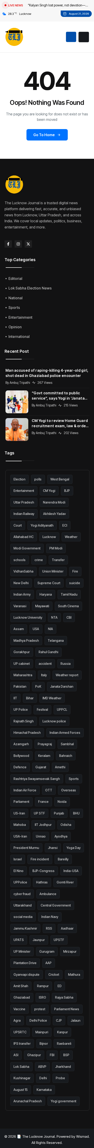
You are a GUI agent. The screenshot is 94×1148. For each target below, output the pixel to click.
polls (38, 479)
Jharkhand (63, 1066)
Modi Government (26, 548)
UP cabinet (21, 663)
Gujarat (40, 767)
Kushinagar (21, 1078)
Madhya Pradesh (26, 640)
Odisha (65, 825)
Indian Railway (23, 514)
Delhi (43, 1078)
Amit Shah (20, 986)
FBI (52, 1055)
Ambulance (47, 894)
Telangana (56, 640)
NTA (54, 617)
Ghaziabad (21, 997)
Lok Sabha (21, 1066)
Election (19, 479)
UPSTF (59, 940)
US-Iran (19, 813)
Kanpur (62, 1032)
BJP (67, 491)
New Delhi (21, 583)
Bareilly (63, 859)
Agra (17, 1020)
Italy (44, 675)
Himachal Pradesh (27, 732)
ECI (64, 525)
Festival (42, 709)
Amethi (60, 767)
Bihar (30, 698)
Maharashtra (22, 675)
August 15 (20, 1090)
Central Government (56, 905)
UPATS (18, 940)
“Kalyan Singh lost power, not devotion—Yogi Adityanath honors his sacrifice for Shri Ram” (58, 5)
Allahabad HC (23, 537)
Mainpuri (41, 1032)
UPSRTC (19, 1032)
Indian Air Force (24, 790)
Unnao (41, 836)
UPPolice (20, 882)
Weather (71, 537)
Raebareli (64, 1043)
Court (17, 525)
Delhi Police (38, 1020)
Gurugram (46, 951)
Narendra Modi (54, 502)
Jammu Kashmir (25, 928)
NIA (50, 629)
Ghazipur (34, 1055)
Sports (74, 779)
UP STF (39, 813)
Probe (60, 1078)
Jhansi (52, 848)
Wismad (82, 1136)
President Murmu (26, 848)
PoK (38, 686)
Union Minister (52, 571)
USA (36, 629)
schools (19, 560)
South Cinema (68, 606)
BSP (66, 1055)
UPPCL (62, 709)
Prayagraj (45, 744)
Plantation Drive (25, 963)
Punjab (59, 813)
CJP (59, 1020)
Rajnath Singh (23, 721)
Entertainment (23, 491)
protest (39, 1009)
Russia (65, 663)
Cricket (53, 974)
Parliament (21, 801)
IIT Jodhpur (43, 825)
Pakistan (19, 686)
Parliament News (66, 1009)
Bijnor (43, 1043)
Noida (61, 801)
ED (59, 986)
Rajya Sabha (64, 997)
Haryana (45, 594)
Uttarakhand (22, 905)
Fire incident (40, 859)
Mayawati (42, 606)
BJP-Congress (43, 871)
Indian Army (22, 594)
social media (22, 917)
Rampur (43, 986)
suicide (74, 583)
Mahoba (19, 825)
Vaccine (19, 1009)
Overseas (68, 790)
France (43, 801)
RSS (49, 928)
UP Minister (21, 951)
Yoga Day (73, 848)
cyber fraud (22, 894)
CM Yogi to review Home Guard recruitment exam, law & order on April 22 (60, 423)
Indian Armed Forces (65, 732)
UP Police (20, 709)
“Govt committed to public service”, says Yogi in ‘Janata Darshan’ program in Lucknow (59, 396)
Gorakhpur (21, 652)
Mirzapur (69, 951)
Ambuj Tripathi (20, 382)
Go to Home (44, 135)
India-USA (70, 871)
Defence (19, 767)
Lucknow (49, 537)
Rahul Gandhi (48, 652)
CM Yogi (49, 491)
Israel (17, 859)
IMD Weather (51, 698)
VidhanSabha (23, 571)
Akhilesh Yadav (54, 514)
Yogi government (63, 1101)
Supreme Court (48, 583)
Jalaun (75, 1020)
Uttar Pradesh (23, 502)
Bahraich (65, 756)
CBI (68, 617)
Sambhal (67, 744)
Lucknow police (54, 721)
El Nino (18, 871)
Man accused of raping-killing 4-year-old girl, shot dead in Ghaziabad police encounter (47, 373)
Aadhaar (67, 928)
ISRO (42, 997)
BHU (76, 813)
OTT (48, 790)
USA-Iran (20, 836)
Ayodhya (61, 836)
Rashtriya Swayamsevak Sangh (36, 779)
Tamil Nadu (69, 594)
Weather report (67, 675)
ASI (15, 1055)
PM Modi (55, 548)
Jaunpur (39, 940)
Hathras (42, 882)
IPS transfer (22, 1043)
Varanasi (19, 606)
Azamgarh (21, 744)
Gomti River (65, 882)
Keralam (44, 756)
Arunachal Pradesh (27, 1101)
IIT (15, 698)
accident (45, 663)
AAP (48, 963)
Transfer (58, 560)
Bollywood (21, 756)
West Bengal (59, 479)
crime (38, 560)
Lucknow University (27, 617)
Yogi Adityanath (42, 525)
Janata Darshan (61, 686)
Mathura (74, 974)
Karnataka (44, 1090)
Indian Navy (49, 917)
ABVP (42, 1066)
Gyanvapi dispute (26, 974)
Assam (18, 629)
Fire (75, 571)
